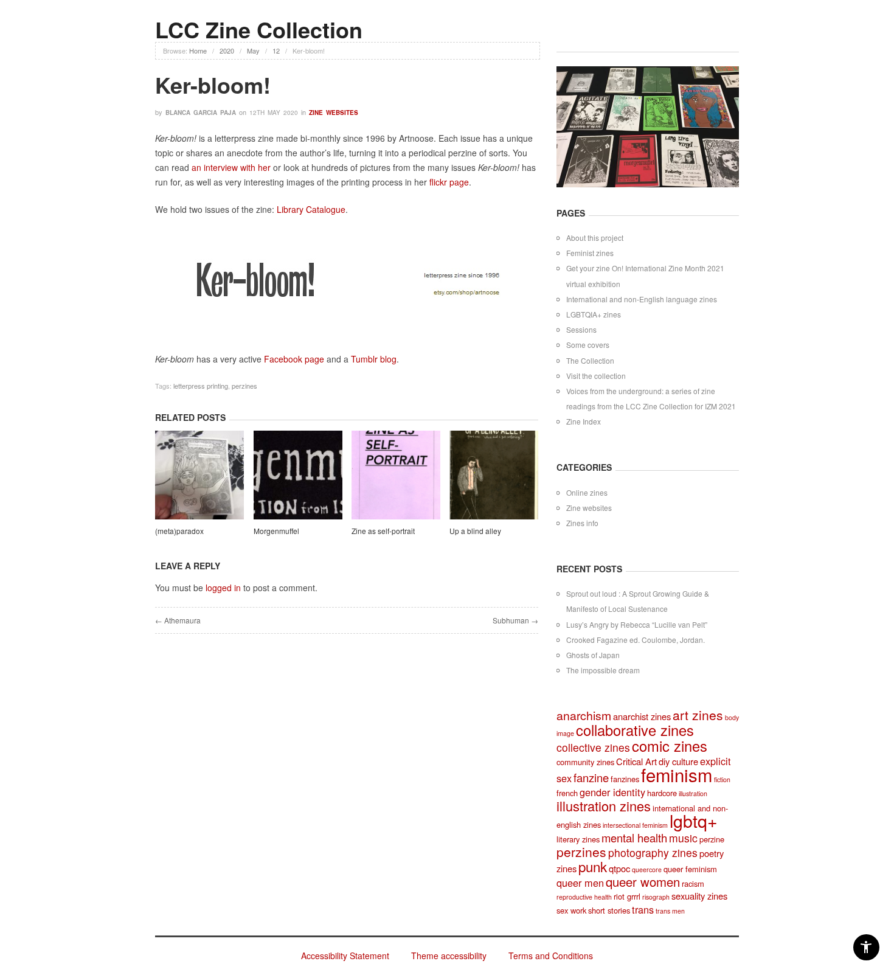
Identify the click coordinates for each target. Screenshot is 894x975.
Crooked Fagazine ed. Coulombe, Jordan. (635, 639)
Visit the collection (596, 375)
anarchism (583, 715)
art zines (698, 715)
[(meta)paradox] (199, 477)
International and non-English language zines (641, 299)
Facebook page (294, 359)
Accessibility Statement (345, 955)
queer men (580, 882)
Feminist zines (590, 253)
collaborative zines (635, 730)
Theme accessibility (449, 955)
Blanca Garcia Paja (200, 112)
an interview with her (231, 167)
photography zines (653, 852)
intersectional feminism (635, 825)
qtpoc (619, 868)
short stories (609, 910)
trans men (670, 910)
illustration (693, 793)
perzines (244, 385)
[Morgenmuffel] (298, 477)
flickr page (449, 182)
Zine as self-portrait (383, 531)
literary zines (578, 839)
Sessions (581, 329)
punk (592, 866)
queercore (647, 869)
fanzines (625, 779)
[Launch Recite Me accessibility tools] (866, 947)
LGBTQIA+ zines (593, 314)
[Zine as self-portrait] (396, 477)
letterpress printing (200, 385)
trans (643, 909)
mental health (634, 837)
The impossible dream (603, 670)
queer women (643, 881)
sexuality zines (699, 895)
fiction (722, 779)
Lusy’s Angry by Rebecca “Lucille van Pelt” (636, 624)
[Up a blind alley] (493, 477)
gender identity (612, 792)
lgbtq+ (694, 820)
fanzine (591, 777)
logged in (223, 587)
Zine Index (583, 421)
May (253, 50)
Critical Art (636, 761)
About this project (594, 237)
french (567, 793)
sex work (571, 910)
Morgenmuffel (276, 531)
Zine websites (333, 112)
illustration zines (603, 805)
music (683, 837)
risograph (656, 896)
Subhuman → (515, 620)
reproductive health (584, 896)
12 (276, 50)
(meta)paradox (179, 531)
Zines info (582, 523)
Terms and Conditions (550, 955)
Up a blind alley (475, 531)
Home (198, 50)
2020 (227, 50)
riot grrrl (627, 896)
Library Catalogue (311, 209)
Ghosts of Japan (593, 655)
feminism (676, 774)
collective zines (593, 747)
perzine (711, 839)
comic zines (669, 745)
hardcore (662, 793)
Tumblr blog (374, 359)
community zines (585, 762)
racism (693, 883)
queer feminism (690, 869)
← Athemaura (178, 620)
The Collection (590, 360)
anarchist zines (642, 716)
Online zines (587, 492)
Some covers (587, 344)
